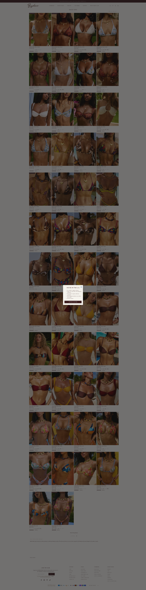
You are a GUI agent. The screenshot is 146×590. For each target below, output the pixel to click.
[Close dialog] (81, 287)
